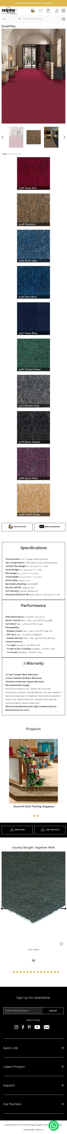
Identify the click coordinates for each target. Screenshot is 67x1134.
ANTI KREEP (33, 950)
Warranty (35, 663)
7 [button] (31, 972)
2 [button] (34, 816)
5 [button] (24, 972)
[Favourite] (40, 10)
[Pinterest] (29, 1027)
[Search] (33, 19)
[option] (33, 3)
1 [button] (31, 816)
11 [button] (45, 972)
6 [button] (27, 972)
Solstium (39, 1130)
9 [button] (38, 972)
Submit (53, 1010)
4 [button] (21, 972)
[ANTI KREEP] (33, 899)
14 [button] (55, 972)
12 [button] (48, 972)
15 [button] (58, 972)
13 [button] (51, 972)
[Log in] (57, 10)
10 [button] (41, 972)
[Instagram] (16, 1027)
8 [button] (34, 972)
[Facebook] (23, 1027)
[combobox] (40, 19)
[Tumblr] (47, 1027)
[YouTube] (37, 1027)
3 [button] (38, 816)
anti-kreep (34, 961)
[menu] (63, 11)
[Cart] (48, 10)
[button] (56, 120)
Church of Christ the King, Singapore (33, 806)
